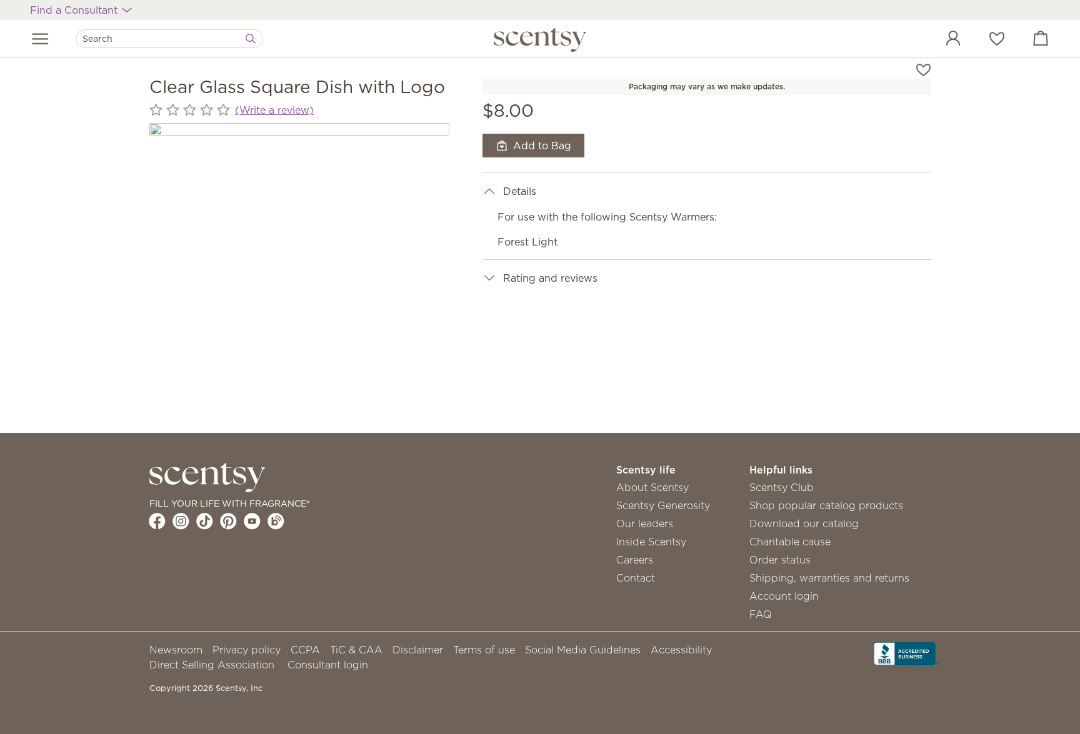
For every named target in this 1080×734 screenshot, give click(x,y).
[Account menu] (940, 40)
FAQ (760, 614)
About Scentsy (652, 487)
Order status (780, 560)
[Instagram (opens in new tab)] (181, 521)
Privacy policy (246, 650)
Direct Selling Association (211, 665)
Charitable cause (790, 541)
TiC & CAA (356, 650)
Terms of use (484, 650)
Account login (784, 596)
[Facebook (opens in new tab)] (157, 521)
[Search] (250, 38)
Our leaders (644, 523)
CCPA (305, 650)
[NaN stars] (189, 110)
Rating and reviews (550, 278)
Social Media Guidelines (583, 650)
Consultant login (328, 665)
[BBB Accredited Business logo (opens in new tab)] (907, 652)
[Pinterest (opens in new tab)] (228, 521)
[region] (299, 273)
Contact (635, 578)
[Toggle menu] (40, 39)
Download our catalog (804, 523)
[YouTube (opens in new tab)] (252, 521)
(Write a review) (274, 110)
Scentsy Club (781, 487)
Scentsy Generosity (663, 505)
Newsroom (175, 650)
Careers (634, 560)
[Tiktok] (204, 521)
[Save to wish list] (923, 68)
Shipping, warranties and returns (829, 578)
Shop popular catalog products (826, 505)
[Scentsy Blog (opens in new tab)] (276, 521)
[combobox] (169, 38)
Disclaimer (417, 650)
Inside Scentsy (651, 541)
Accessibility (681, 650)
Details (519, 191)
